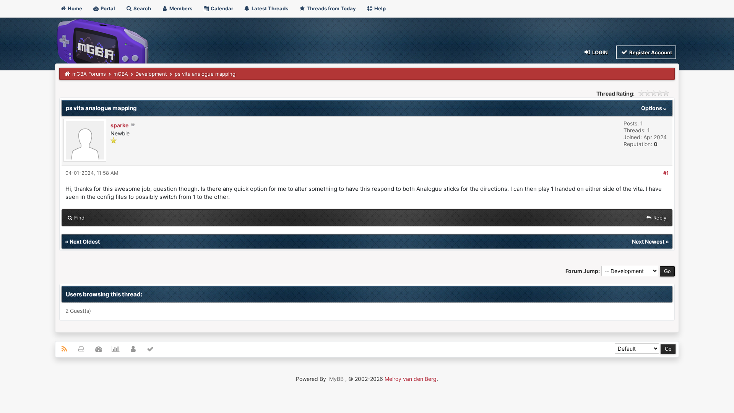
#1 (666, 173)
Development (151, 74)
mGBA (121, 74)
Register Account (650, 52)
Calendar (221, 8)
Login (599, 52)
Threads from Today (330, 8)
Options (652, 108)
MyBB (336, 379)
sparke (119, 125)
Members (180, 8)
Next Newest (648, 241)
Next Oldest (85, 241)
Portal (107, 8)
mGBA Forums (89, 74)
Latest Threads (269, 8)
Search (141, 8)
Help (379, 8)
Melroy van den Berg (411, 379)
